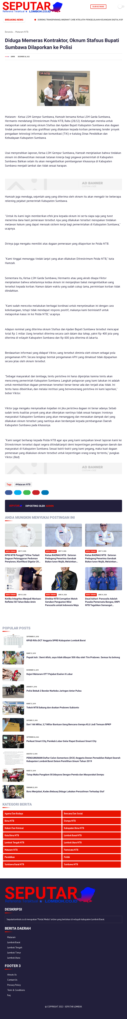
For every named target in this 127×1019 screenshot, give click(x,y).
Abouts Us (12, 974)
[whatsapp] (27, 492)
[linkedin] (45, 492)
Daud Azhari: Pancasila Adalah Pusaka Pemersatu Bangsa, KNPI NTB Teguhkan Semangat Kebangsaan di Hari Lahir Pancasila (102, 602)
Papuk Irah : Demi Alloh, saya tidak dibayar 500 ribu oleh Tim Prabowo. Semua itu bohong (73, 657)
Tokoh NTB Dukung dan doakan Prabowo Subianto (52, 707)
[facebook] (8, 492)
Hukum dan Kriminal (14, 828)
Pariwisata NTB (71, 849)
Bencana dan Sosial (73, 813)
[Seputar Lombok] (32, 11)
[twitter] (17, 492)
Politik (67, 857)
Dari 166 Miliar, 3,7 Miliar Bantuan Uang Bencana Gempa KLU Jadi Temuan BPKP (68, 724)
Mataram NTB (21, 31)
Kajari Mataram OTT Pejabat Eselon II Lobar (49, 674)
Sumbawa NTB (71, 864)
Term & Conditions (16, 990)
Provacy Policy (14, 985)
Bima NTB (9, 820)
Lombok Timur (14, 952)
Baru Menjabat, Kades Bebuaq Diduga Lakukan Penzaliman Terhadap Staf (65, 791)
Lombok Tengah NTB (14, 842)
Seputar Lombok (73, 1006)
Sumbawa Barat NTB (14, 864)
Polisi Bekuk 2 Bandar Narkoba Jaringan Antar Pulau (54, 690)
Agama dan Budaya (14, 813)
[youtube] (29, 1012)
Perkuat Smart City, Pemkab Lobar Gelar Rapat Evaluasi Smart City (61, 741)
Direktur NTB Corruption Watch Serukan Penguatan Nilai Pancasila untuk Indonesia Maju (62, 601)
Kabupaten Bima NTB (74, 828)
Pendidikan (10, 857)
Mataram (11, 937)
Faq (9, 995)
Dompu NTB (70, 820)
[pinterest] (36, 492)
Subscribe (98, 6)
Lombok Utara (13, 957)
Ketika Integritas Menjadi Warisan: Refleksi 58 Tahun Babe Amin (23, 600)
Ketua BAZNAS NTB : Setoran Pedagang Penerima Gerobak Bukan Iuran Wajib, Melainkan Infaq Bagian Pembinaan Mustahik (63, 558)
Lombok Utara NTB (73, 842)
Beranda (9, 31)
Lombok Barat (13, 942)
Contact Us (12, 979)
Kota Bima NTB (12, 835)
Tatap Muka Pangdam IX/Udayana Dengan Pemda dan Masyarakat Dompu (65, 774)
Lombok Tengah (14, 947)
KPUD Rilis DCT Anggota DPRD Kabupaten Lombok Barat (56, 640)
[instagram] (25, 1012)
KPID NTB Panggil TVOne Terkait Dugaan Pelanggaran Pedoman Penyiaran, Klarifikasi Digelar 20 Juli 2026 (22, 558)
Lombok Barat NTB (73, 835)
